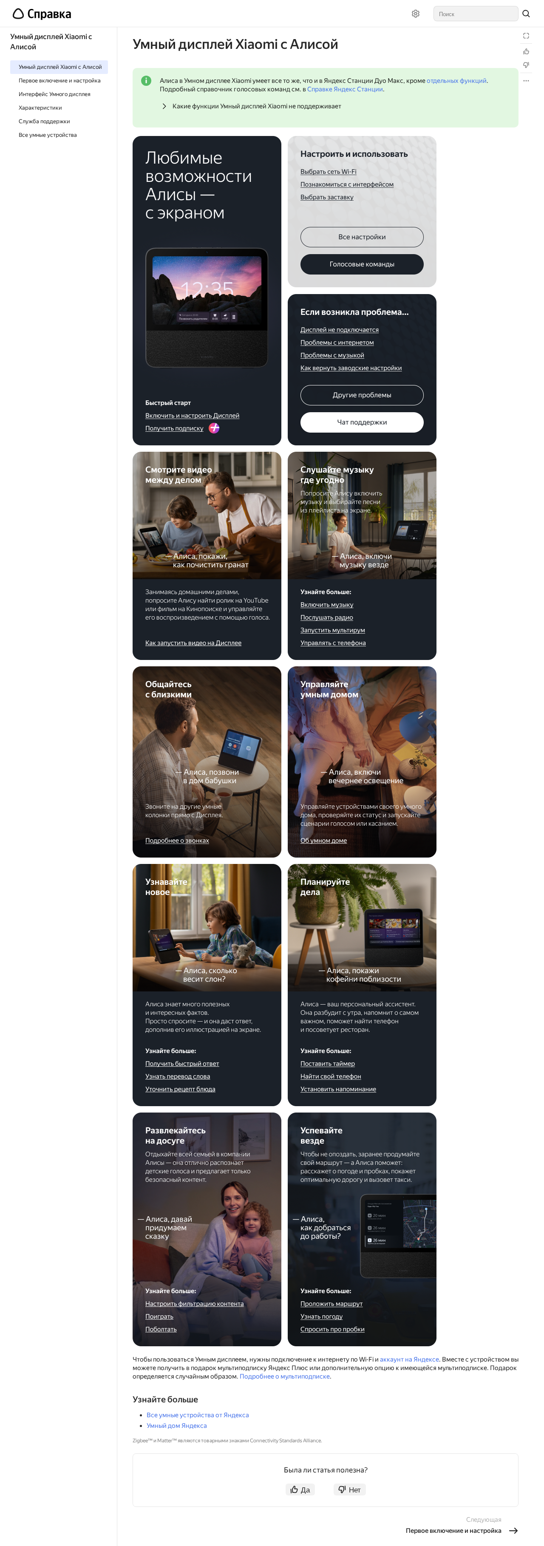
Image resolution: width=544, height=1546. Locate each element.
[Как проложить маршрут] (331, 1304)
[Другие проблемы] (361, 395)
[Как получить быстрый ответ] (182, 1064)
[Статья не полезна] (526, 65)
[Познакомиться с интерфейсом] (347, 185)
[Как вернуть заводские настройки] (351, 368)
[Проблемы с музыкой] (332, 355)
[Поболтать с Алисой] (161, 1329)
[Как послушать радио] (327, 617)
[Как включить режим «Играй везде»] (333, 630)
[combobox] (476, 13)
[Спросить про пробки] (333, 1329)
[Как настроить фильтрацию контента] (194, 1304)
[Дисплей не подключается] (339, 330)
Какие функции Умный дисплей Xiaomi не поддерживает (257, 106)
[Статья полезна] (526, 51)
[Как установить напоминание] (338, 1089)
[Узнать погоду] (322, 1317)
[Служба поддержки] (361, 422)
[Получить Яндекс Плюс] (207, 429)
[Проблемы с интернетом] (337, 342)
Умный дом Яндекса (177, 1426)
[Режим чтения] (526, 36)
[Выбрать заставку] (328, 197)
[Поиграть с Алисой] (159, 1316)
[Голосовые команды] (362, 264)
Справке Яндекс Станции (345, 89)
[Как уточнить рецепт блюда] (180, 1089)
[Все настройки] (362, 237)
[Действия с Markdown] (526, 81)
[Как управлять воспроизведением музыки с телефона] (333, 643)
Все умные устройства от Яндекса (198, 1415)
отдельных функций (457, 81)
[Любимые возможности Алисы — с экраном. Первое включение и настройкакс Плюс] (207, 278)
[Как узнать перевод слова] (178, 1076)
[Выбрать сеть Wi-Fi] (329, 172)
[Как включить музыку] (327, 605)
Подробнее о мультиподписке (285, 1376)
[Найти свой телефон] (331, 1077)
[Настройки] (415, 13)
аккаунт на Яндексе (409, 1359)
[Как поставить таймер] (328, 1064)
